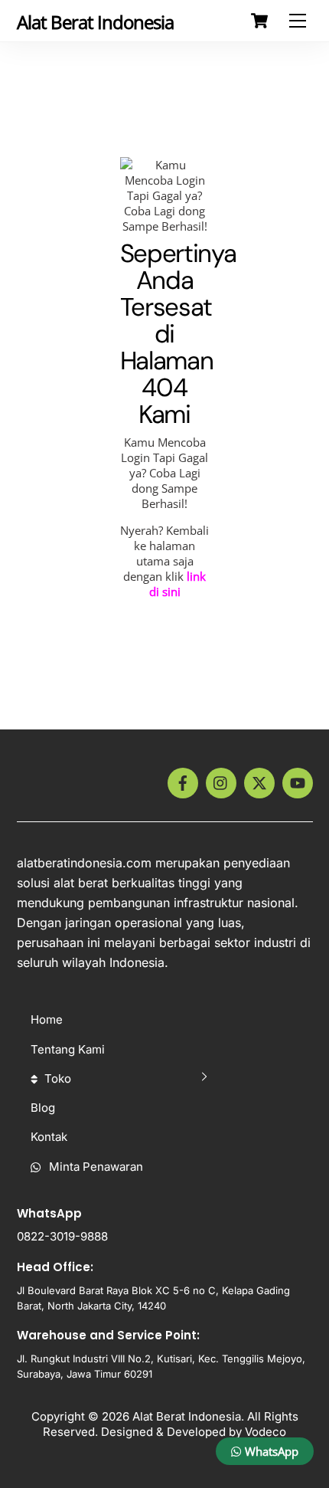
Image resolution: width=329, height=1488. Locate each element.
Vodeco (265, 1431)
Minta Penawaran (94, 1166)
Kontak (49, 1136)
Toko (56, 1078)
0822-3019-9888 (62, 1236)
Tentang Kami (68, 1049)
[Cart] (259, 20)
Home (47, 1019)
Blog (43, 1107)
